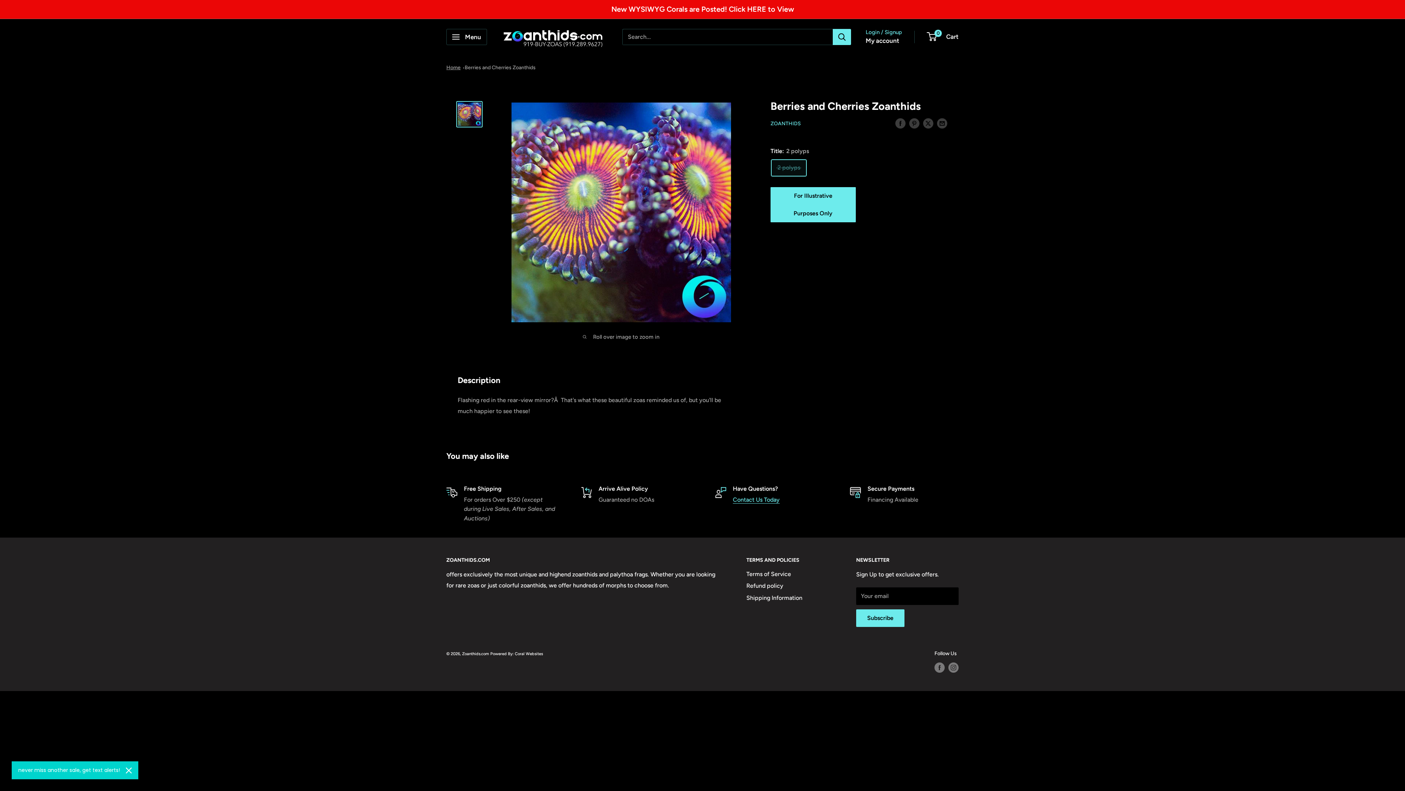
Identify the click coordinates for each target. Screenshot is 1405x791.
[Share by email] (942, 123)
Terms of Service (768, 574)
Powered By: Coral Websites (516, 653)
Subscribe (880, 617)
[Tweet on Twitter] (928, 123)
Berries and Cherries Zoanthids (500, 67)
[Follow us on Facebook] (939, 667)
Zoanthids (786, 123)
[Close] (129, 770)
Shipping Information (774, 597)
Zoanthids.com (475, 653)
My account (882, 40)
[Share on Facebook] (900, 123)
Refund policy (764, 585)
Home (453, 67)
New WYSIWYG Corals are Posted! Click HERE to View (702, 9)
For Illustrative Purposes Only (813, 204)
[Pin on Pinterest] (914, 123)
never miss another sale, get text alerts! (69, 770)
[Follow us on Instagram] (953, 667)
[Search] (842, 37)
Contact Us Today (756, 499)
